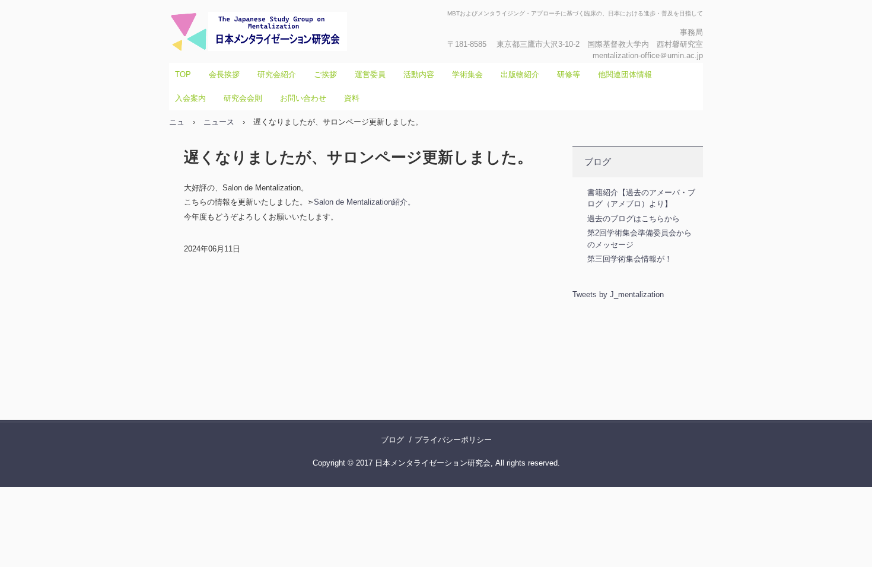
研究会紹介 (276, 74)
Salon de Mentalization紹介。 (364, 202)
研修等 (568, 74)
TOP (183, 74)
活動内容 (418, 74)
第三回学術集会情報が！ (629, 258)
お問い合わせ (303, 98)
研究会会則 (243, 98)
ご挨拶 (325, 74)
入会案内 (190, 98)
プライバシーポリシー (453, 439)
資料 (351, 98)
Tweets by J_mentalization (618, 294)
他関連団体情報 (625, 74)
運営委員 (370, 74)
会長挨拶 (224, 74)
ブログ (597, 162)
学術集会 (467, 74)
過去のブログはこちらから (633, 218)
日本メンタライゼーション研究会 (296, 31)
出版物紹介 (520, 74)
